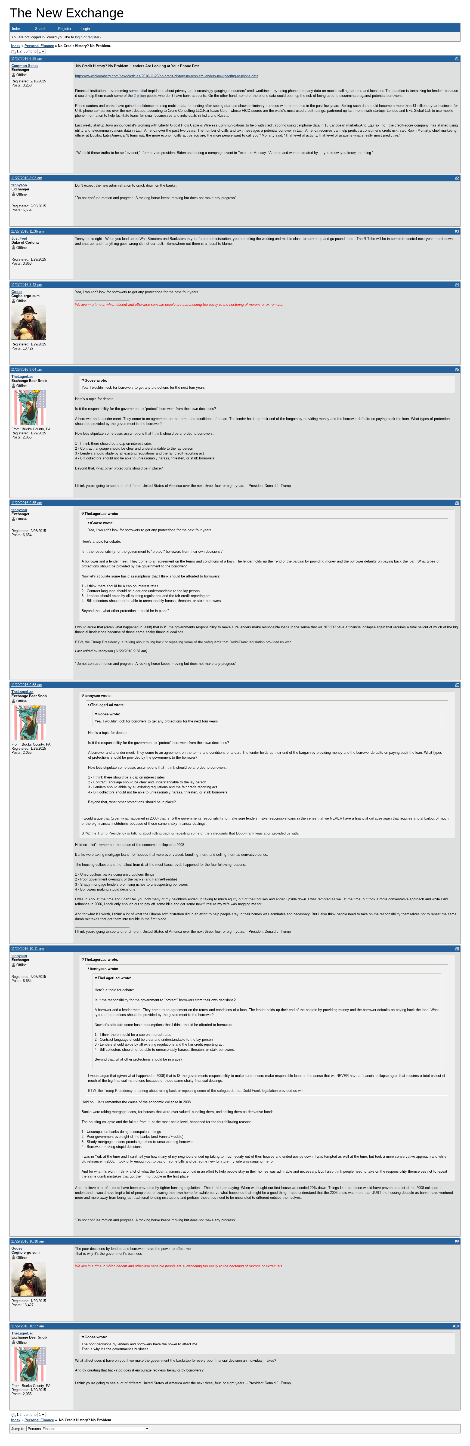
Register (64, 29)
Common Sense (24, 66)
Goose (16, 292)
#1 (457, 59)
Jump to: (18, 1429)
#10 (456, 1326)
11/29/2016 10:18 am (27, 1241)
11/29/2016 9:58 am (26, 685)
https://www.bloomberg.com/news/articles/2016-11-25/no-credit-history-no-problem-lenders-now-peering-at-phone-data (166, 76)
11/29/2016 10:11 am (27, 949)
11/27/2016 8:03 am (26, 178)
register (93, 37)
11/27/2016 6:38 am (26, 59)
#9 (457, 1241)
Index (16, 29)
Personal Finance (39, 46)
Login (85, 29)
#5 (457, 369)
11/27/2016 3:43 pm (26, 285)
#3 (457, 231)
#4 (457, 285)
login (78, 37)
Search (40, 29)
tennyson (19, 185)
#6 (457, 503)
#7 (457, 685)
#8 (457, 949)
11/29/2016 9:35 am (26, 503)
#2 (457, 178)
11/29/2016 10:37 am (27, 1326)
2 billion (140, 96)
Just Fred (19, 238)
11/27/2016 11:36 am (27, 231)
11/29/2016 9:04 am (26, 369)
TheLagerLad (22, 377)
